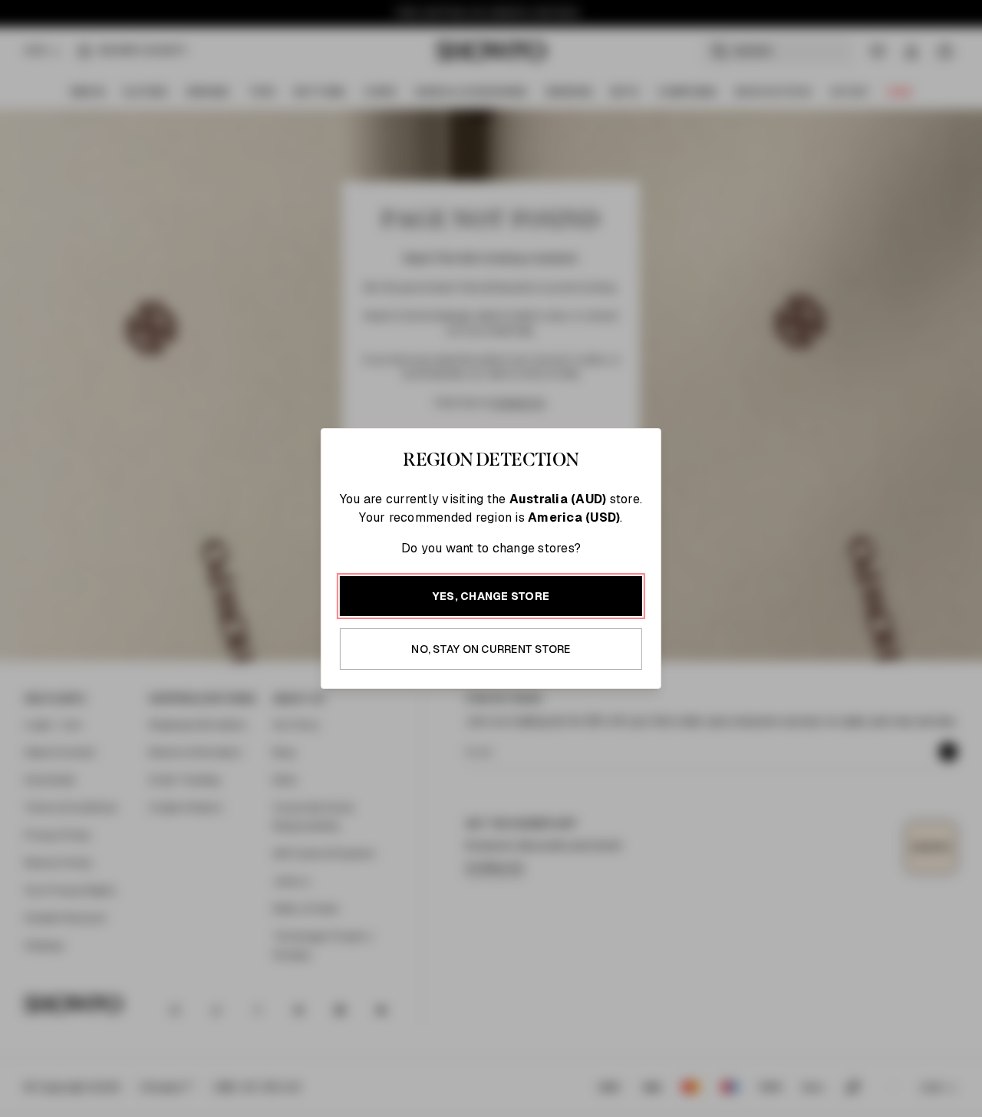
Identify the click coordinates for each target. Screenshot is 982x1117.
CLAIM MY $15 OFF (664, 689)
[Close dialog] (818, 331)
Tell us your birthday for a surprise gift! (640, 641)
